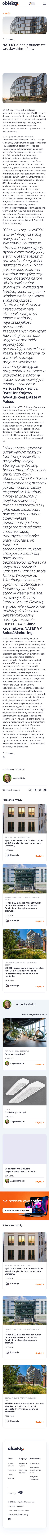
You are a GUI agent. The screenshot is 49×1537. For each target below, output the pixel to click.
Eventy (10, 1474)
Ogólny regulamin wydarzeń (18, 1510)
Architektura (10, 837)
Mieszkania (21, 837)
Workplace (9, 1051)
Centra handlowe (12, 962)
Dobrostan (24, 1051)
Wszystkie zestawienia (34, 1478)
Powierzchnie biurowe (13, 897)
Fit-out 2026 (34, 1463)
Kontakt (11, 1478)
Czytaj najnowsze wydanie (17, 1210)
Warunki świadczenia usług (18, 1514)
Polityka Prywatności (15, 1506)
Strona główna (11, 1464)
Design (7, 1109)
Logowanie (12, 1470)
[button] (44, 3)
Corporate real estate (31, 897)
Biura (17, 1051)
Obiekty (11, 39)
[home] (11, 3)
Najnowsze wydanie (23, 1464)
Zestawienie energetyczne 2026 (35, 1470)
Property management (28, 962)
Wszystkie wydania (23, 1471)
